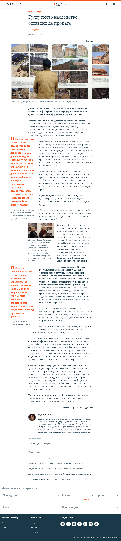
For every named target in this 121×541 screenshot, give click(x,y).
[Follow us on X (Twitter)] (68, 524)
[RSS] (85, 524)
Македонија (34, 12)
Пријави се (6, 523)
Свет (6, 507)
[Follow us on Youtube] (74, 524)
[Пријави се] (96, 524)
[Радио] (113, 4)
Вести (66, 495)
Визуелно (35, 523)
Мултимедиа (70, 507)
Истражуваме (37, 528)
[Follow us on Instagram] (79, 524)
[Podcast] (91, 524)
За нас (4, 528)
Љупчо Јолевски (35, 30)
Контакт (4, 532)
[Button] (88, 41)
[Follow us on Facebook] (62, 524)
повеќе (86, 499)
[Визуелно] (106, 4)
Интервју (97, 495)
